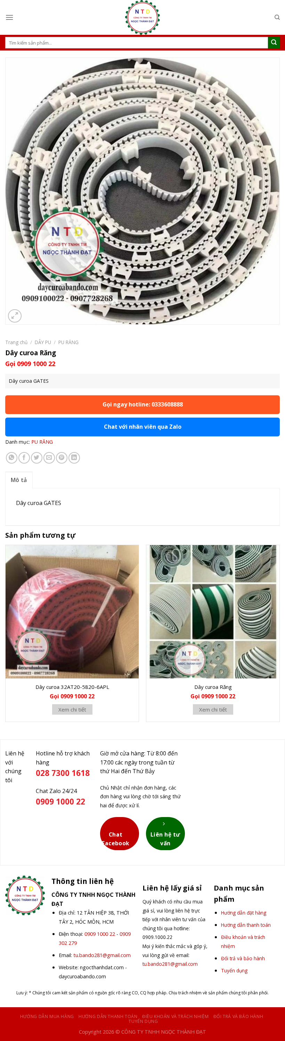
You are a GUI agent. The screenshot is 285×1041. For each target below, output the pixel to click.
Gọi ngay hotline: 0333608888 (143, 404)
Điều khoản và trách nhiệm (175, 1016)
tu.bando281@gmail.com (102, 955)
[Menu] (9, 17)
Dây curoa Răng (213, 686)
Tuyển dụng (143, 1021)
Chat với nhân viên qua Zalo (142, 426)
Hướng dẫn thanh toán (108, 1016)
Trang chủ (16, 342)
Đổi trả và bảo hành (238, 1016)
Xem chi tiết (72, 709)
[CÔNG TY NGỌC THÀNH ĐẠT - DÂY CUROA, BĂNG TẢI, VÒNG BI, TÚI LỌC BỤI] (142, 17)
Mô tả (19, 480)
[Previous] (5, 636)
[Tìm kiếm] (277, 17)
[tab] (19, 480)
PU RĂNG (68, 342)
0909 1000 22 (99, 934)
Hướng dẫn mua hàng (47, 1016)
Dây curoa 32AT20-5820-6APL (72, 686)
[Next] (279, 636)
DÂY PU (43, 342)
